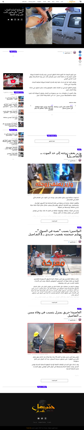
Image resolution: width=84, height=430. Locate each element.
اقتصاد (44, 1)
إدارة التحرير (67, 53)
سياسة (57, 1)
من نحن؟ (35, 422)
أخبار (62, 1)
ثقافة (49, 1)
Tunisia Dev (28, 428)
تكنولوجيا (39, 1)
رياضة (53, 1)
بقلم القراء (24, 1)
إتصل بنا (49, 422)
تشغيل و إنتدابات (31, 1)
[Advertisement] (52, 64)
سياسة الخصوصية (42, 422)
